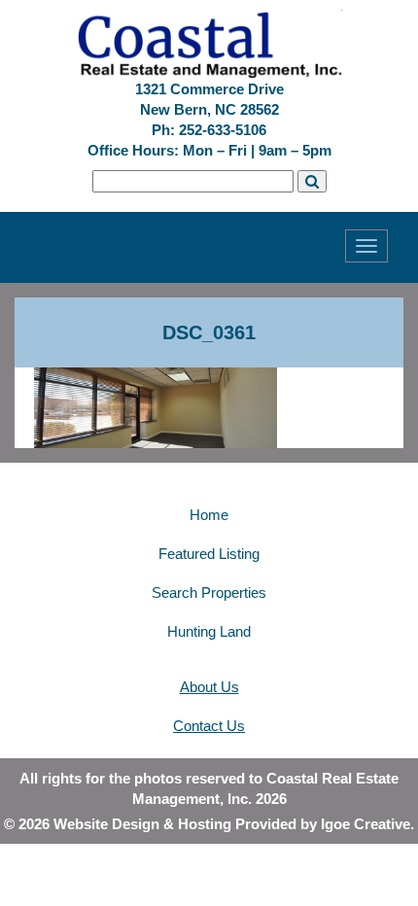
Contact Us (209, 725)
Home (209, 514)
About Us (209, 687)
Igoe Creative (365, 824)
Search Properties (209, 592)
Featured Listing (209, 553)
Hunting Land (209, 631)
